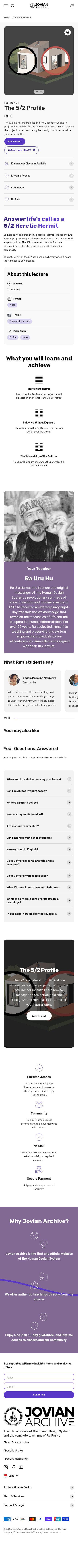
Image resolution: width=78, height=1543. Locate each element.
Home (7, 17)
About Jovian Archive (16, 1442)
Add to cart (39, 1016)
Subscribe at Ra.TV (19, 150)
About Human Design (16, 1458)
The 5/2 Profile (22, 17)
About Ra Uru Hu (13, 1450)
